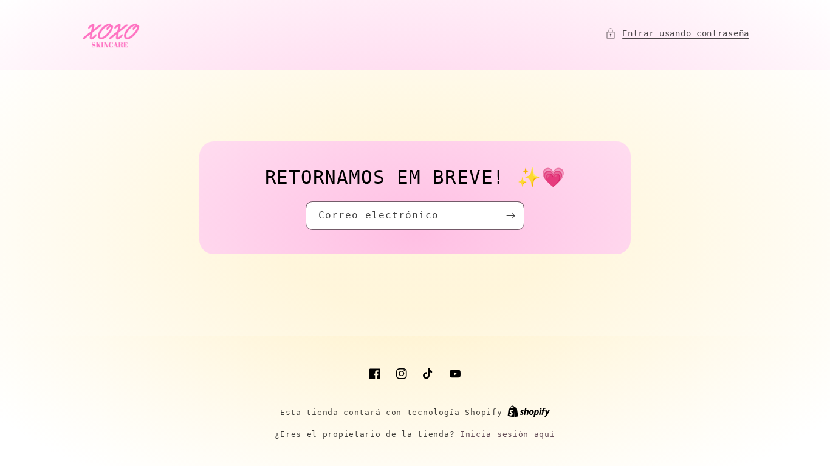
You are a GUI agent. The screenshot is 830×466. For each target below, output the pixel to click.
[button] (677, 33)
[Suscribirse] (510, 215)
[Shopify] (528, 412)
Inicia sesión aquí (507, 434)
